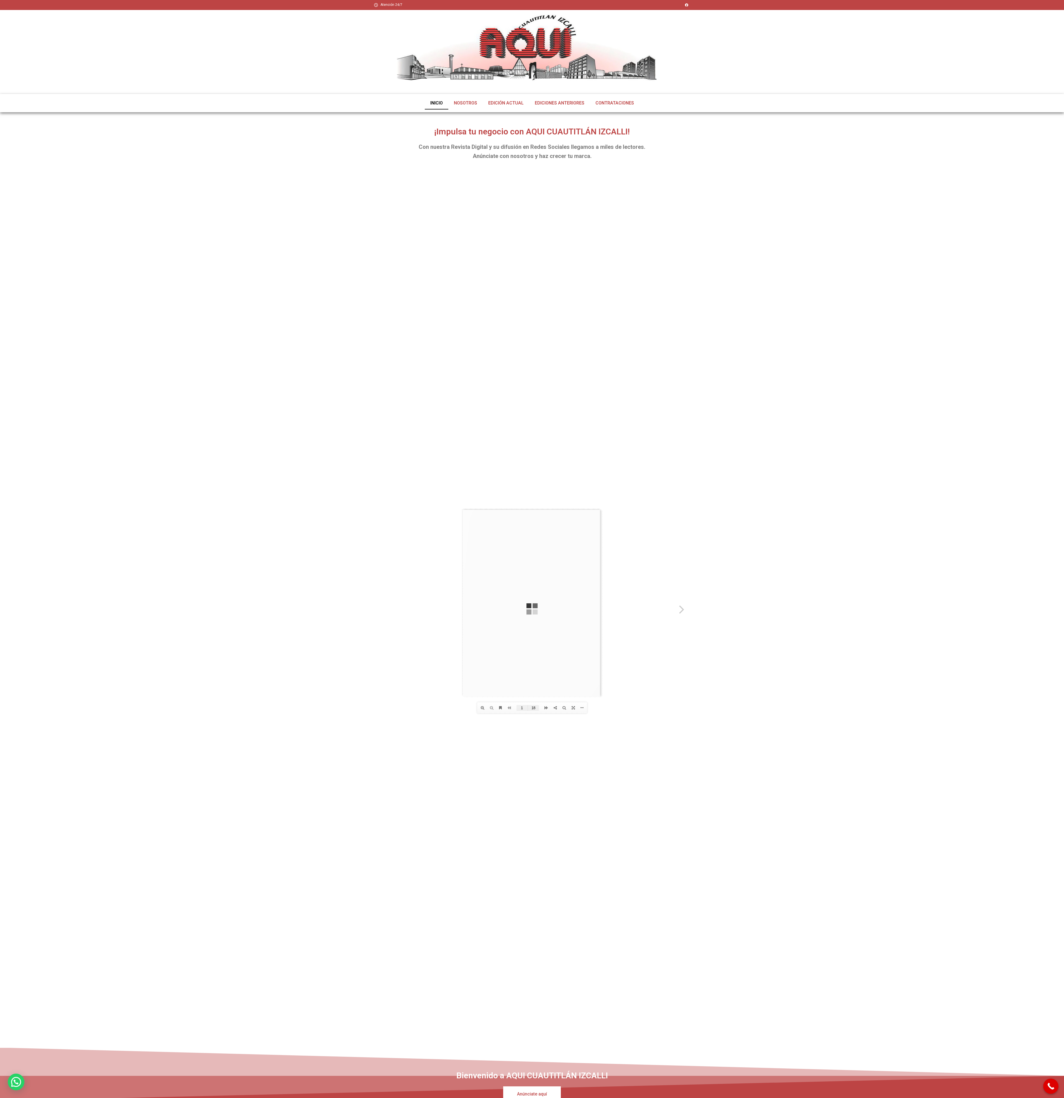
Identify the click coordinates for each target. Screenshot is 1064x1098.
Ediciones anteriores (559, 103)
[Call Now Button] (1050, 1086)
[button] (16, 1082)
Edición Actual (506, 103)
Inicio (436, 103)
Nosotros (465, 103)
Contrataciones (614, 103)
